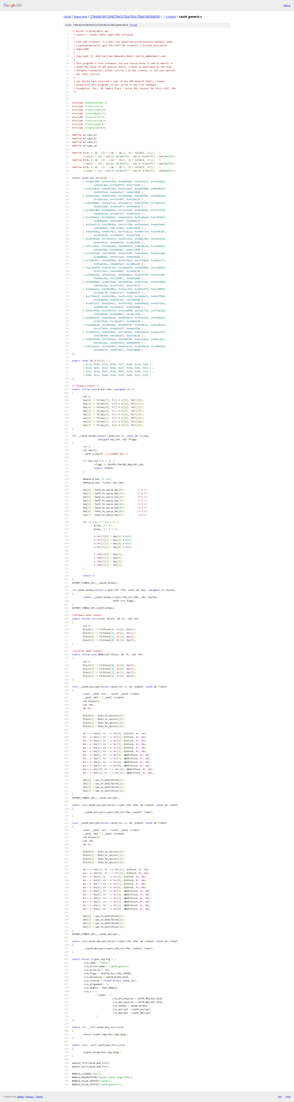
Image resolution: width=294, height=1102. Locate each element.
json (288, 1096)
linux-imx (80, 16)
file (133, 25)
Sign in (287, 5)
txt (280, 1096)
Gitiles (20, 1096)
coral (67, 16)
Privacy (30, 1096)
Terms (39, 1096)
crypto (171, 16)
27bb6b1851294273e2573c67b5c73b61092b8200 (125, 16)
